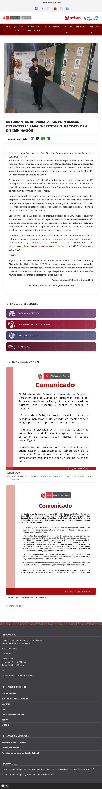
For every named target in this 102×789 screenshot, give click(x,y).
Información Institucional (34, 29)
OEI (3, 709)
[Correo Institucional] (67, 8)
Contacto (95, 27)
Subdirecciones (53, 27)
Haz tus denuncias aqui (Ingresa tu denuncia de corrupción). (28, 774)
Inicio (7, 27)
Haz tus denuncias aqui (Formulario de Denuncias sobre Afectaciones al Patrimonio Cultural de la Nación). (48, 769)
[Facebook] (35, 8)
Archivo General (9, 693)
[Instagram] (48, 8)
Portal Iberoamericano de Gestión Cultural (20, 753)
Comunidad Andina (10, 747)
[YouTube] (54, 8)
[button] (15, 33)
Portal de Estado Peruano (13, 714)
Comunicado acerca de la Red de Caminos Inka (27, 597)
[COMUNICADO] (51, 418)
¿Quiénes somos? (18, 29)
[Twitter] (42, 8)
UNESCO (5, 725)
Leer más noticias (15, 605)
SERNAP (5, 720)
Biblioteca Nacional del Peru (14, 742)
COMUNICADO (13, 473)
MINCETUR (6, 704)
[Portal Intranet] (61, 8)
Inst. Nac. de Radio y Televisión (15, 699)
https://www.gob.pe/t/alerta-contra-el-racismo (33, 246)
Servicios (81, 27)
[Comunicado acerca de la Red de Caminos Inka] (51, 540)
